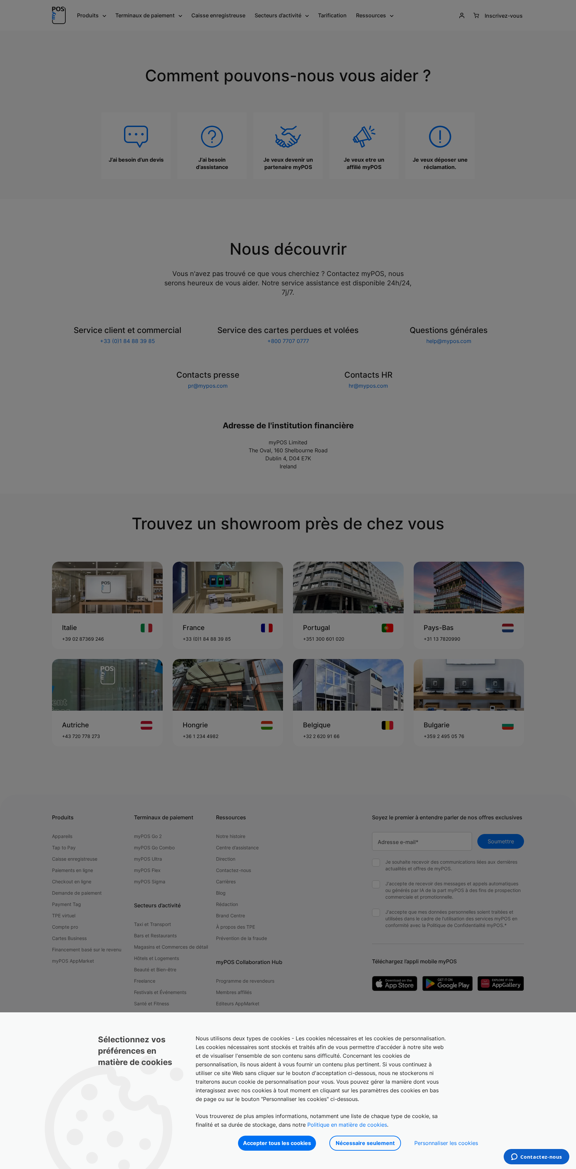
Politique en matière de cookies (347, 1124)
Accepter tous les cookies (277, 1143)
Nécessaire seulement (365, 1143)
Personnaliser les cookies (446, 1143)
